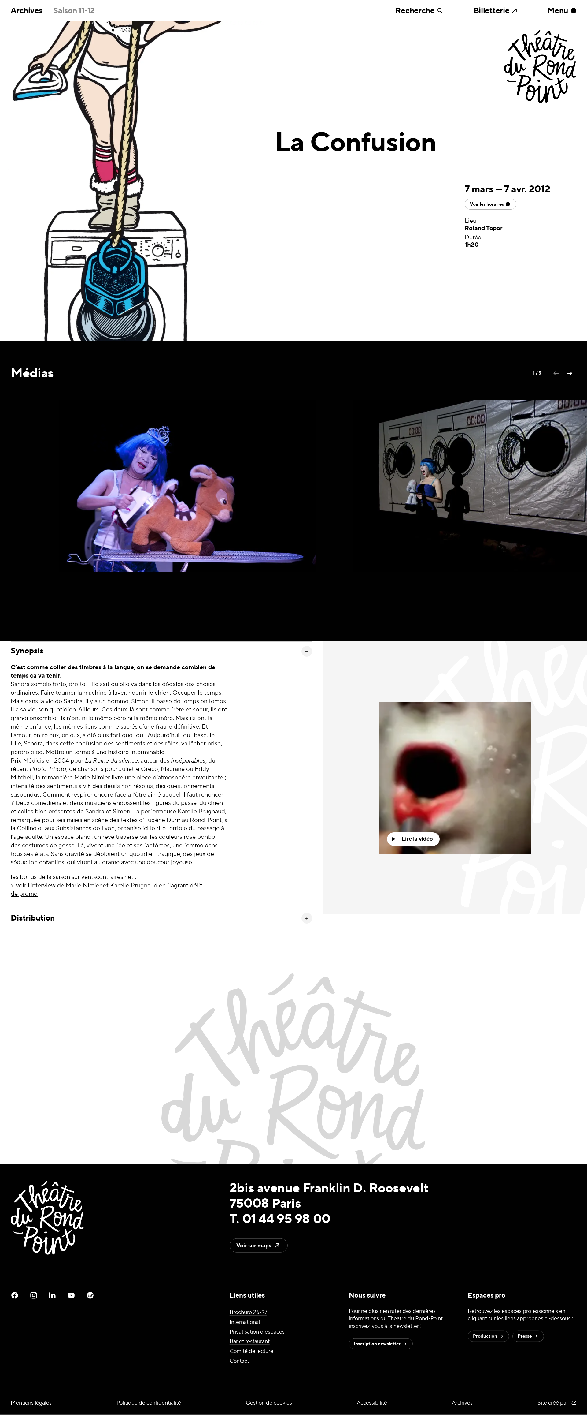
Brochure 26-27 (248, 1312)
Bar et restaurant (250, 1341)
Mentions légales (31, 1402)
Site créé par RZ (556, 1402)
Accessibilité (372, 1402)
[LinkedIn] (52, 1295)
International (245, 1321)
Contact (239, 1361)
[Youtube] (71, 1295)
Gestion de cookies (269, 1402)
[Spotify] (90, 1295)
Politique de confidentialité (148, 1402)
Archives (26, 11)
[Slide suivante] (569, 373)
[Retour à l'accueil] (540, 67)
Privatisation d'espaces (257, 1331)
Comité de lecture (251, 1351)
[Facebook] (15, 1295)
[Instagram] (34, 1295)
